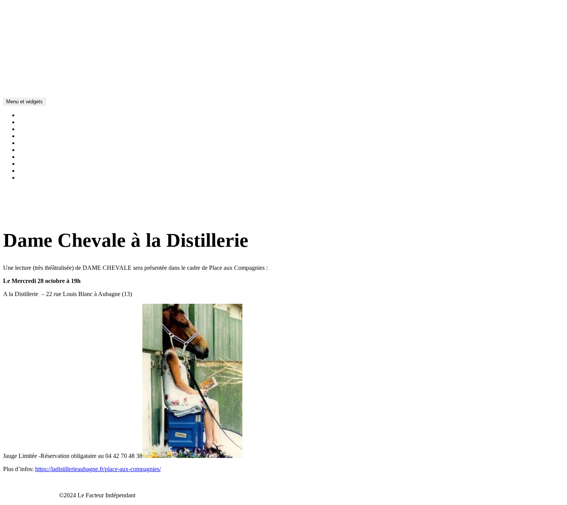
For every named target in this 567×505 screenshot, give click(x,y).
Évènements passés (42, 177)
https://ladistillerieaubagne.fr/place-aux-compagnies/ (98, 469)
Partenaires (32, 170)
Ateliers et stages (39, 143)
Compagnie (33, 122)
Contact (28, 163)
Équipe (27, 156)
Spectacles (31, 129)
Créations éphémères (44, 149)
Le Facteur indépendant (32, 74)
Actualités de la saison (46, 115)
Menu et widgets (24, 101)
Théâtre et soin (36, 136)
